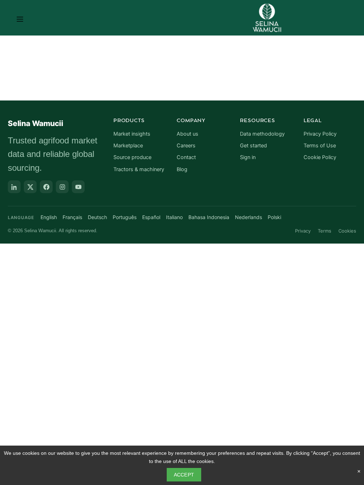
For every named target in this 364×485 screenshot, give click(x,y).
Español (151, 217)
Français (72, 217)
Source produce (132, 157)
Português (124, 217)
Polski (274, 217)
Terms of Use (320, 145)
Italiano (174, 217)
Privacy (303, 231)
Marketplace (128, 145)
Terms (324, 231)
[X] (30, 186)
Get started (253, 145)
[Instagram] (62, 186)
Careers (186, 145)
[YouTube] (78, 186)
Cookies (347, 231)
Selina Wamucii (35, 123)
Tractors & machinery (138, 169)
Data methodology (262, 134)
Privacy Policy (320, 134)
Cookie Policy (320, 157)
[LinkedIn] (14, 186)
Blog (182, 169)
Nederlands (248, 217)
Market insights (131, 134)
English (49, 217)
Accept (184, 475)
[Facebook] (46, 186)
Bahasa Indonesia (208, 217)
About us (187, 134)
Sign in (248, 157)
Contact (186, 157)
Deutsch (97, 217)
